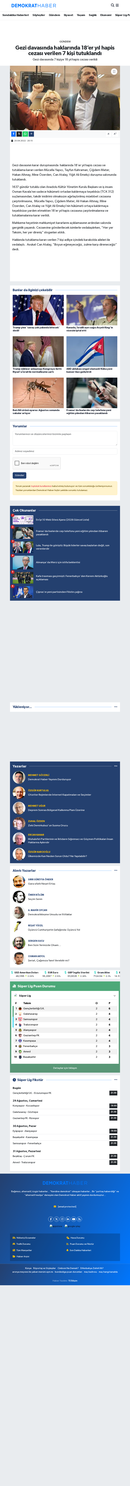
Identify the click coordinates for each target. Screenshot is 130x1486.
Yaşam (81, 15)
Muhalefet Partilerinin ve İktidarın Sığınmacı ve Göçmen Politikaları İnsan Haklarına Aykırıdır (70, 841)
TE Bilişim (72, 1281)
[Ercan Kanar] (19, 838)
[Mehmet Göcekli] (19, 777)
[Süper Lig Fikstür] (115, 1080)
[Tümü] (115, 707)
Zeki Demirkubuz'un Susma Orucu (48, 825)
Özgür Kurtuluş (38, 790)
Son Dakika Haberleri (80, 1250)
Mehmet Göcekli (38, 775)
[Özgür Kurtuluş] (19, 792)
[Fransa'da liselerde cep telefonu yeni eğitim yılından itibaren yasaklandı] (91, 392)
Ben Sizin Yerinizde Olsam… (44, 945)
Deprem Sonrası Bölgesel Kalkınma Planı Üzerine (56, 810)
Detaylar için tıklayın (65, 1068)
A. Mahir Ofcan (37, 910)
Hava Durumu (77, 1238)
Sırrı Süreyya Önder (40, 879)
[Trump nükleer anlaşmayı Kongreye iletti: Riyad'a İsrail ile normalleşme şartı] (38, 351)
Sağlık (93, 15)
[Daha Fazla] (31, 134)
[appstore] (56, 1226)
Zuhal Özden (36, 821)
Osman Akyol (36, 956)
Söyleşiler (38, 15)
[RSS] (79, 1219)
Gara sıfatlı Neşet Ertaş (41, 883)
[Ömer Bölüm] (19, 897)
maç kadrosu (90, 1272)
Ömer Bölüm (36, 895)
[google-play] (72, 1226)
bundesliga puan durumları (68, 1272)
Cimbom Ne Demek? (68, 1268)
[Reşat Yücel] (19, 927)
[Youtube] (73, 1219)
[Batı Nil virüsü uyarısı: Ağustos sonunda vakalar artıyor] (38, 392)
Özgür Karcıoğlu (39, 852)
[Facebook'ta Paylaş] (13, 134)
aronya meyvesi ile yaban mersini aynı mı (32, 1272)
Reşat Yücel (35, 925)
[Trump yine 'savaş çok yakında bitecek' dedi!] (38, 310)
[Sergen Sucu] (19, 943)
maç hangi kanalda (108, 1272)
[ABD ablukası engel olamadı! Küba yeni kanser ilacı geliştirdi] (91, 351)
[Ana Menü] (117, 5)
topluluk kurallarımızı (41, 486)
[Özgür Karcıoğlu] (19, 854)
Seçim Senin (35, 899)
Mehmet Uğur (36, 806)
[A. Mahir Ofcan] (19, 912)
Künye (28, 1268)
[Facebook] (50, 1219)
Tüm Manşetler (24, 1250)
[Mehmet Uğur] (19, 808)
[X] (56, 1219)
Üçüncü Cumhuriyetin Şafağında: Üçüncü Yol (54, 930)
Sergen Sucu (36, 941)
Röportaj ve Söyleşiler (44, 1268)
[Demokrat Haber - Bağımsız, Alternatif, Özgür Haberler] (34, 5)
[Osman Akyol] (19, 958)
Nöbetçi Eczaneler (26, 1238)
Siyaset (68, 15)
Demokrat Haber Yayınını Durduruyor (49, 779)
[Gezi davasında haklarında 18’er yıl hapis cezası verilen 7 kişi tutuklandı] (65, 98)
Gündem (54, 15)
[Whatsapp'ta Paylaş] (25, 134)
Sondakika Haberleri (15, 15)
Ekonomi (105, 15)
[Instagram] (62, 1219)
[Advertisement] (65, 650)
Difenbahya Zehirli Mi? (92, 1268)
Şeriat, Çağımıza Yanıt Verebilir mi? (48, 960)
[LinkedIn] (68, 1219)
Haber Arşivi (23, 1256)
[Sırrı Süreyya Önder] (19, 881)
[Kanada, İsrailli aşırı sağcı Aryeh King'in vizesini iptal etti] (91, 310)
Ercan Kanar (36, 835)
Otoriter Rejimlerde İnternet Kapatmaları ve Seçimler (59, 795)
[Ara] (112, 5)
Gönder (19, 475)
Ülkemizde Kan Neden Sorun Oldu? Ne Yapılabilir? (57, 856)
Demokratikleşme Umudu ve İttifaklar (50, 914)
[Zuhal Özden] (19, 823)
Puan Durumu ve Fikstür (82, 1244)
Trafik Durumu (23, 1244)
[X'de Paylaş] (19, 134)
